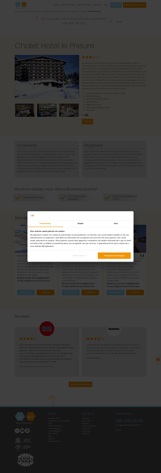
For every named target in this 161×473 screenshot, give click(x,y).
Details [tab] (80, 223)
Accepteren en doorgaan (114, 256)
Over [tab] (116, 223)
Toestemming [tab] (45, 223)
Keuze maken (78, 256)
